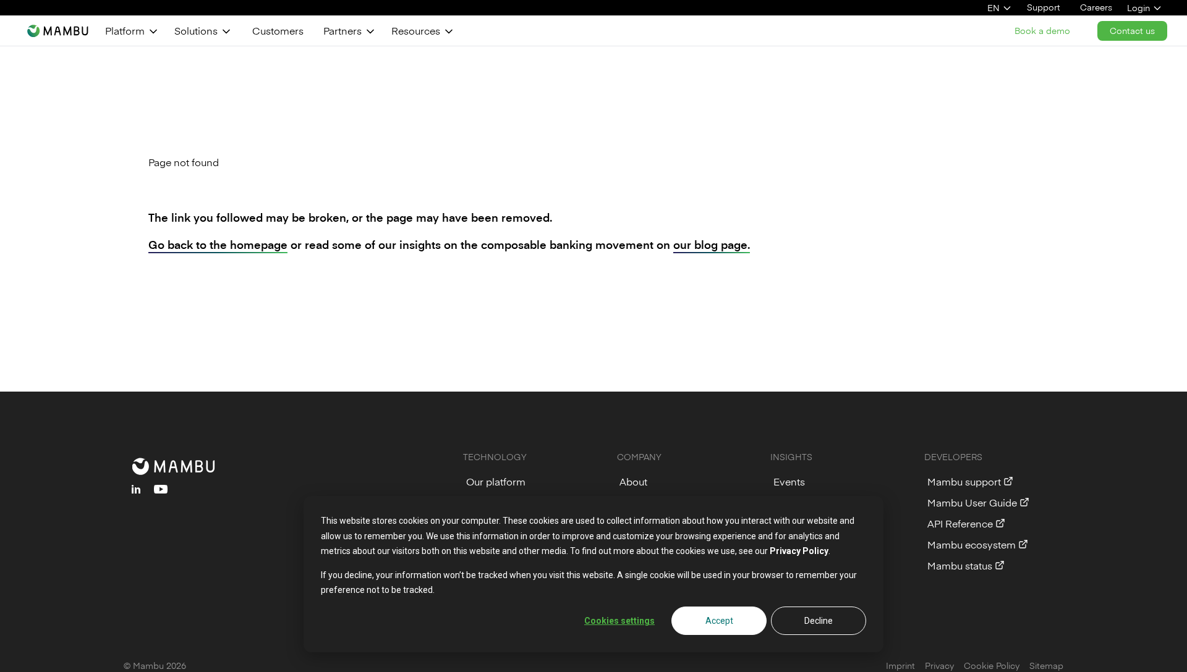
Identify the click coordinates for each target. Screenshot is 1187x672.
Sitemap (1046, 665)
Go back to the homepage (217, 244)
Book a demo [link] (1042, 30)
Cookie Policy (991, 665)
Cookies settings (619, 621)
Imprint (900, 665)
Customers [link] (278, 30)
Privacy (939, 665)
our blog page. (711, 244)
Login (1138, 8)
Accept (719, 621)
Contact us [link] (1132, 30)
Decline (818, 621)
